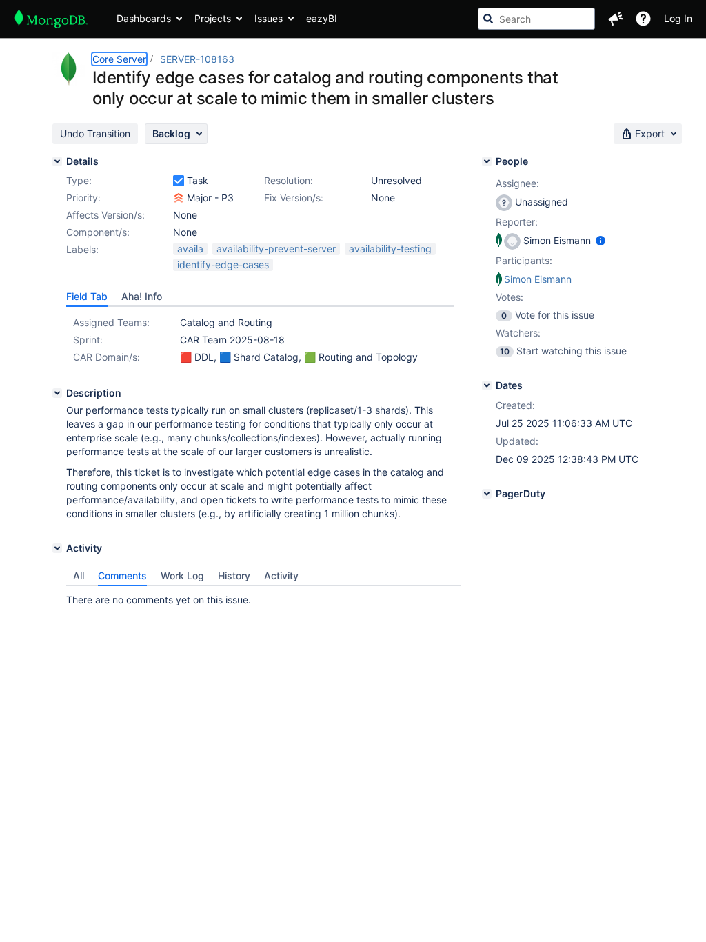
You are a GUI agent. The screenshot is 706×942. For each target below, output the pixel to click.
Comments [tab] (122, 575)
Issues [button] (268, 18)
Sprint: (88, 339)
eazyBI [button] (321, 18)
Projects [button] (212, 18)
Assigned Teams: (111, 322)
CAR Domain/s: (106, 357)
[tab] (86, 296)
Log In (678, 18)
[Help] (643, 19)
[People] (487, 161)
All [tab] (78, 575)
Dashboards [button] (144, 18)
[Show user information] (600, 240)
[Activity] (57, 548)
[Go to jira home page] (51, 18)
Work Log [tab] (182, 575)
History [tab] (234, 575)
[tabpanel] (263, 596)
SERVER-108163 (197, 59)
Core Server (119, 59)
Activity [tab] (281, 575)
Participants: (524, 260)
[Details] (57, 161)
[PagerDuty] (487, 494)
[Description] (57, 393)
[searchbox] (536, 19)
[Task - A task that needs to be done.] (178, 180)
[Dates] (487, 385)
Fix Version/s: (293, 197)
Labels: (82, 249)
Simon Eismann (538, 279)
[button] (616, 19)
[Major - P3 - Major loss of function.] (178, 197)
